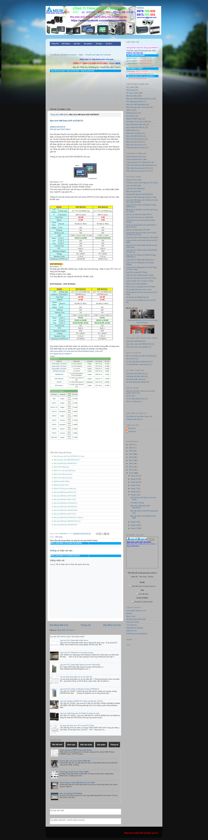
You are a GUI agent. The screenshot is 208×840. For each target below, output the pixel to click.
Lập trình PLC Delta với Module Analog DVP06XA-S (79, 689)
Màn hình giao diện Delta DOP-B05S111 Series (69, 456)
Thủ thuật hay (131, 625)
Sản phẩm (101, 745)
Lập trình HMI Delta (133, 186)
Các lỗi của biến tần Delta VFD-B (138, 214)
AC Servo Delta (132, 93)
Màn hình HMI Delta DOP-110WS (65, 499)
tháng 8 (134, 485)
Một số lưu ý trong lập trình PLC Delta (140, 287)
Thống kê (114, 745)
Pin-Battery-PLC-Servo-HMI (137, 122)
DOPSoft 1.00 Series (59, 371)
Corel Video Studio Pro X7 (136, 611)
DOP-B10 (54, 437)
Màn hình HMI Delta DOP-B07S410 (65, 525)
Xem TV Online (132, 402)
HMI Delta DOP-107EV (61, 485)
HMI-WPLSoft (59, 374)
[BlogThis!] (100, 534)
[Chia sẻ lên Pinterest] (108, 534)
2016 (131, 463)
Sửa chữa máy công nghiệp (137, 347)
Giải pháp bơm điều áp (135, 373)
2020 (131, 451)
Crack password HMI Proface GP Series (76, 750)
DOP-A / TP (54, 407)
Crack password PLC (134, 159)
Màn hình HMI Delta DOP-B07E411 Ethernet (68, 517)
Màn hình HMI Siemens (135, 139)
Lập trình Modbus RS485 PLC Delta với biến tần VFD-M (81, 701)
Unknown (132, 431)
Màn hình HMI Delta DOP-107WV (65, 514)
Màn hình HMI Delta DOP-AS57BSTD (66, 121)
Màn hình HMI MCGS (134, 136)
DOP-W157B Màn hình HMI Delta (65, 489)
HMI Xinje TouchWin (134, 133)
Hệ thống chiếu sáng (134, 379)
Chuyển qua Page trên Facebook (98, 55)
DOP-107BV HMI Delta (61, 467)
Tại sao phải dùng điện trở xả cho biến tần (76, 677)
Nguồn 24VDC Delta (134, 119)
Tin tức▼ (109, 44)
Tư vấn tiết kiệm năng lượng (137, 364)
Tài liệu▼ (99, 44)
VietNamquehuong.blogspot (136, 633)
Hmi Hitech (130, 116)
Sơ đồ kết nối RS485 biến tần (137, 297)
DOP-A (54, 403)
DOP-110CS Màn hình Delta (63, 474)
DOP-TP (54, 411)
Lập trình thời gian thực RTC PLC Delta (141, 278)
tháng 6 (134, 492)
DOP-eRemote (59, 378)
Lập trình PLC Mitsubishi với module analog (76, 652)
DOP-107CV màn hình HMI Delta (65, 471)
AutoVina (132, 428)
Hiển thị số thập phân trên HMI (138, 230)
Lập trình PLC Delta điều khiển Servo (74, 640)
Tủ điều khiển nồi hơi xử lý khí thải (142, 327)
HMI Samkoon (132, 113)
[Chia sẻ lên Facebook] (105, 534)
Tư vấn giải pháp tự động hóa (137, 361)
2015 (131, 467)
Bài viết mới (57, 745)
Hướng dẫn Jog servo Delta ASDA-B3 (75, 761)
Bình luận (71, 745)
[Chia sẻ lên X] (102, 534)
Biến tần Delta (86, 745)
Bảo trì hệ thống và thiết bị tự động (139, 356)
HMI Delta (59, 537)
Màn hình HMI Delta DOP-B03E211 (65, 503)
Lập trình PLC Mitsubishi (135, 188)
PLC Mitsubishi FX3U (134, 102)
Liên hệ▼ (77, 44)
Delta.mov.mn (131, 631)
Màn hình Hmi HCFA (134, 142)
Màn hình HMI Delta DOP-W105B (65, 496)
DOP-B (59, 382)
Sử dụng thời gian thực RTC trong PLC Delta (77, 725)
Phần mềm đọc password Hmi (138, 168)
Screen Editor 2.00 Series (59, 368)
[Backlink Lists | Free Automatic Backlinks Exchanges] (150, 540)
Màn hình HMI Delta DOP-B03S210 (65, 507)
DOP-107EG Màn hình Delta (63, 478)
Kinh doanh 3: (133, 63)
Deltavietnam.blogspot (134, 628)
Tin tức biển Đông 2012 (135, 399)
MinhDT (129, 613)
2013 (131, 473)
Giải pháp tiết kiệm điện (135, 376)
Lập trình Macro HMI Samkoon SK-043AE (142, 237)
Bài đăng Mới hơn (59, 625)
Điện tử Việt (130, 616)
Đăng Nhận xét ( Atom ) (66, 630)
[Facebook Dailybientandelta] (142, 540)
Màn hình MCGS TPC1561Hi (71, 793)
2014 (131, 470)
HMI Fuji (129, 110)
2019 (131, 454)
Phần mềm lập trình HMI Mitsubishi (139, 165)
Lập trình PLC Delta (133, 180)
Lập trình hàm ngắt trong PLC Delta (139, 275)
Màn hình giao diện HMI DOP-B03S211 (67, 460)
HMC (54, 398)
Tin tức (129, 396)
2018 (131, 457)
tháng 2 (134, 528)
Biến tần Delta (131, 96)
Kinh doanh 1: (133, 58)
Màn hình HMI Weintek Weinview (139, 99)
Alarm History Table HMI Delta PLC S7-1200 (77, 783)
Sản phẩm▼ (88, 44)
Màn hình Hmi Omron (134, 145)
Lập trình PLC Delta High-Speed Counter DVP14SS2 (80, 665)
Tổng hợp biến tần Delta (135, 148)
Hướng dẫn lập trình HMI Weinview (139, 194)
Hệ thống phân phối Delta (136, 619)
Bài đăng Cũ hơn (112, 625)
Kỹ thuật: (131, 71)
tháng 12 (134, 476)
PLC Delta (130, 87)
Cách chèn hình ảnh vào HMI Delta (139, 217)
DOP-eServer (59, 385)
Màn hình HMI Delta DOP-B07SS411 (66, 510)
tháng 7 (134, 488)
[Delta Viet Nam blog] (132, 540)
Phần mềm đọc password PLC (138, 171)
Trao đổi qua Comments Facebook (63, 55)
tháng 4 (134, 522)
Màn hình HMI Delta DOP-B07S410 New (67, 521)
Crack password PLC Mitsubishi (138, 162)
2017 (131, 460)
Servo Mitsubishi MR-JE (135, 127)
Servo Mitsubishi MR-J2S (136, 124)
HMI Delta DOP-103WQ (61, 481)
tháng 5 (134, 495)
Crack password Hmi (134, 156)
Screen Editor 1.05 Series (59, 363)
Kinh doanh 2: (133, 61)
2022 (131, 445)
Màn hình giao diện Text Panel (138, 107)
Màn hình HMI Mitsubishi (136, 104)
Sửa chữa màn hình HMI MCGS (138, 344)
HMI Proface (131, 130)
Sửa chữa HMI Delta (134, 341)
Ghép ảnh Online (132, 622)
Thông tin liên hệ (133, 419)
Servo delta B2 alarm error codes (139, 289)
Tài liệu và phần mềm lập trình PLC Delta (142, 183)
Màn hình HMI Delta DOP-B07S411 (65, 463)
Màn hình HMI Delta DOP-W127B (65, 492)
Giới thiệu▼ (66, 44)
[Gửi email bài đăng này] (97, 534)
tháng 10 (134, 482)
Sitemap (54, 48)
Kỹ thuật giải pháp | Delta (136, 382)
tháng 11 (134, 479)
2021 (131, 448)
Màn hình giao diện (133, 191)
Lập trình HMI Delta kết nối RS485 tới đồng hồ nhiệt (79, 713)
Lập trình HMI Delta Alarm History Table (141, 197)
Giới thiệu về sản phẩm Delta (137, 416)
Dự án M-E (130, 359)
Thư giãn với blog (137, 503)
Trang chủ (55, 43)
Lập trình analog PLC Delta (136, 272)
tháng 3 (134, 525)
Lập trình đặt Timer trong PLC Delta (139, 281)
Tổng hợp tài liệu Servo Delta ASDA (74, 772)
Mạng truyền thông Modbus (136, 284)
